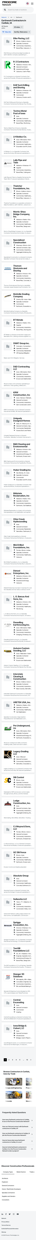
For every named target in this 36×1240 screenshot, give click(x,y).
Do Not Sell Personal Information (10, 1228)
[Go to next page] (30, 1059)
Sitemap (4, 1232)
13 (27, 1060)
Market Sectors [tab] (21, 1172)
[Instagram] (13, 1214)
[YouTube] (18, 1214)
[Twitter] (9, 1214)
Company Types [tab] (8, 1172)
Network (6, 5)
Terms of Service (6, 1225)
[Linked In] (2, 1214)
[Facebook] (5, 1214)
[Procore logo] (9, 2)
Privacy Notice (5, 1221)
